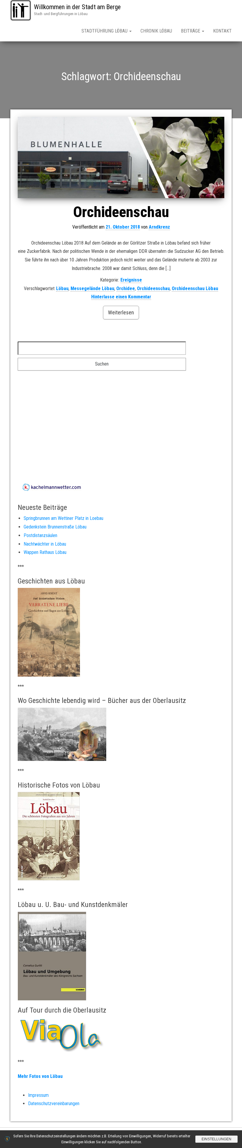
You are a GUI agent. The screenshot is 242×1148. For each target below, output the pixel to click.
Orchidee (125, 288)
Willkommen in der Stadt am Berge (77, 7)
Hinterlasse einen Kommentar (121, 297)
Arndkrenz (159, 227)
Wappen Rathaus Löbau (45, 552)
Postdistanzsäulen (40, 535)
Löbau (62, 288)
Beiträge (191, 31)
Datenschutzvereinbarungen (53, 1103)
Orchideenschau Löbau (195, 288)
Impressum (38, 1095)
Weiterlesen (121, 312)
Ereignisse (131, 280)
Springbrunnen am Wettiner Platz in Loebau (63, 518)
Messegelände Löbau (92, 288)
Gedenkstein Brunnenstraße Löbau (55, 527)
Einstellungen (216, 1139)
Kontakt (222, 31)
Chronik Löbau (156, 31)
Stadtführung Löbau (105, 31)
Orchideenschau (121, 212)
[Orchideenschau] (121, 157)
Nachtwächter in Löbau (45, 544)
